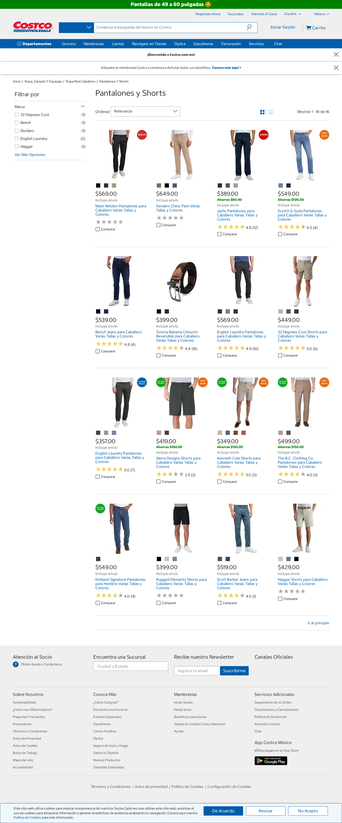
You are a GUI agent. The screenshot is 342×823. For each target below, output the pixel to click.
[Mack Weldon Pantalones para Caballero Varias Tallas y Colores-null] (106, 186)
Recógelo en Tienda (149, 43)
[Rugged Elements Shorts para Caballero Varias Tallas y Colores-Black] (159, 559)
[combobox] (76, 27)
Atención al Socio (32, 657)
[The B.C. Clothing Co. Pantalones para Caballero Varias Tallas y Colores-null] (281, 433)
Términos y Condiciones (30, 731)
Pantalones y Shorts (114, 81)
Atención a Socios (267, 724)
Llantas (118, 43)
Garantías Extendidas (108, 767)
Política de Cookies (27, 817)
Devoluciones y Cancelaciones (277, 709)
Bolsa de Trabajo (25, 753)
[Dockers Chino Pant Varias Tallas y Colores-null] (159, 186)
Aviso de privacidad (151, 786)
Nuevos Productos (106, 760)
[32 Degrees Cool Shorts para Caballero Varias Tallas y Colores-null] (281, 312)
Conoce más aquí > (226, 68)
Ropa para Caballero (80, 81)
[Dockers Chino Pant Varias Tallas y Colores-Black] (167, 186)
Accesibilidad (23, 767)
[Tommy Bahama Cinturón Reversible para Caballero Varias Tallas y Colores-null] (167, 312)
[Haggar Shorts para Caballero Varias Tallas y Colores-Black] (297, 559)
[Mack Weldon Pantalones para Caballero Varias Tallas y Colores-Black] (98, 186)
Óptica (179, 43)
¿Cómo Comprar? (105, 702)
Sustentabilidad (24, 702)
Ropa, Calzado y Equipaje (43, 81)
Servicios (256, 43)
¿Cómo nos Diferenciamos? (32, 709)
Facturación (231, 43)
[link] (121, 179)
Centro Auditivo (104, 731)
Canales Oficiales (274, 657)
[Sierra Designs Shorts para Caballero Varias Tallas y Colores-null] (159, 433)
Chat (278, 43)
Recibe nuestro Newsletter (204, 657)
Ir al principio (318, 623)
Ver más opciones (30, 154)
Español (291, 14)
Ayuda (178, 731)
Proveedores (22, 724)
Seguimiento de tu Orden (273, 702)
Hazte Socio (182, 709)
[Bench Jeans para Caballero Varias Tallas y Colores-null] (106, 312)
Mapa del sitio (23, 760)
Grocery (69, 43)
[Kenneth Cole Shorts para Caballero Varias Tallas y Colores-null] (220, 433)
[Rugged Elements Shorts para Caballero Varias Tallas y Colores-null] (167, 559)
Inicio (17, 81)
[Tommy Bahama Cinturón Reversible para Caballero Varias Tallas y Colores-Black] (159, 312)
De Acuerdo (223, 810)
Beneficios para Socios (190, 717)
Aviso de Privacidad (27, 738)
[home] (33, 27)
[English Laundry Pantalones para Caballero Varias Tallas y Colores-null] (220, 312)
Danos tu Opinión (106, 753)
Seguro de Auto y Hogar (110, 746)
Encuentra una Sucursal (119, 657)
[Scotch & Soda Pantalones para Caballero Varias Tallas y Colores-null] (281, 186)
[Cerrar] (336, 55)
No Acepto (308, 810)
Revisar (266, 810)
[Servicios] (265, 43)
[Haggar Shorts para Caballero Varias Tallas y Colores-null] (281, 559)
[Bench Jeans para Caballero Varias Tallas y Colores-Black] (98, 312)
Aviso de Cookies (25, 746)
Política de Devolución (271, 717)
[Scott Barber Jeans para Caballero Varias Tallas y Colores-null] (220, 559)
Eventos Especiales (107, 717)
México (320, 14)
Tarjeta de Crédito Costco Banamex (199, 724)
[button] (252, 27)
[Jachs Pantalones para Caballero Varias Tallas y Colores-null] (220, 186)
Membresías (94, 43)
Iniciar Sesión (283, 27)
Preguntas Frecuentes (29, 717)
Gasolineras (203, 43)
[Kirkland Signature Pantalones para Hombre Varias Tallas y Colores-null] (98, 559)
